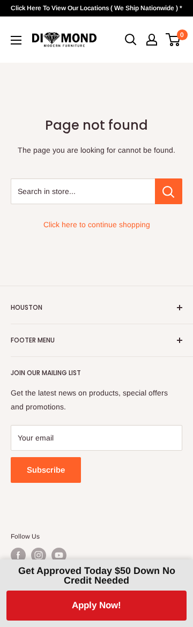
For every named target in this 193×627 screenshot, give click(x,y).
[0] (173, 39)
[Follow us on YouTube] (58, 555)
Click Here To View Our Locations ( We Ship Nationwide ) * (96, 8)
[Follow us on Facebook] (18, 555)
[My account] (151, 40)
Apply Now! (96, 605)
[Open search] (131, 40)
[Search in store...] (168, 191)
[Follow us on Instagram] (38, 555)
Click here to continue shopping (96, 224)
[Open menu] (16, 40)
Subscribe (46, 469)
